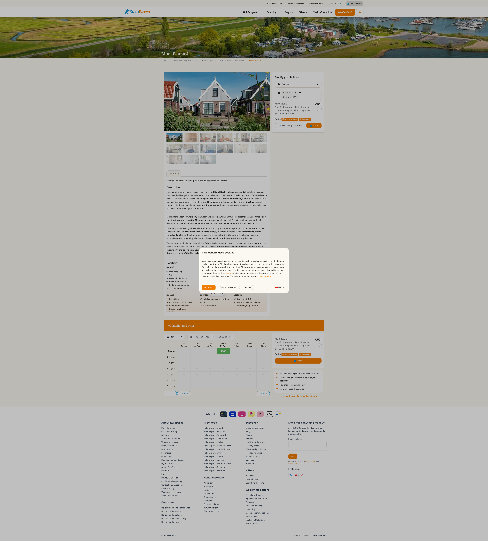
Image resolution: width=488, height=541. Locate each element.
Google (229, 273)
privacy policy (264, 276)
